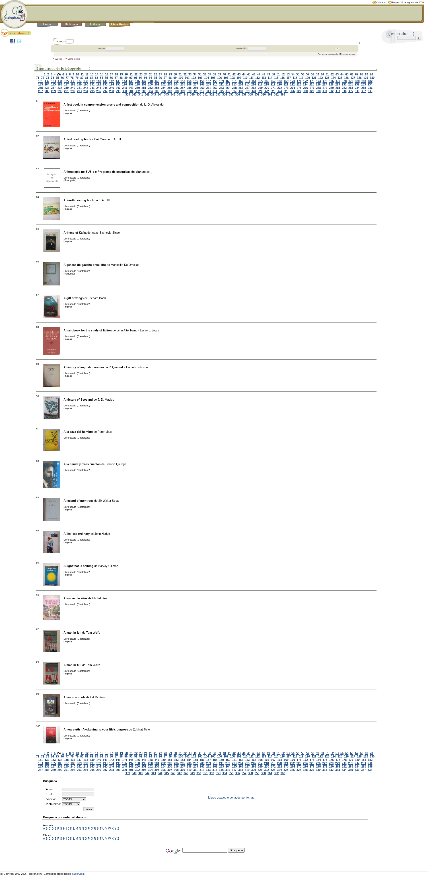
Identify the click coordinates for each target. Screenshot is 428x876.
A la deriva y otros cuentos (82, 464)
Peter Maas (105, 431)
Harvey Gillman (108, 566)
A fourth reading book (79, 200)
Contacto (381, 2)
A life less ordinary (77, 533)
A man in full (72, 632)
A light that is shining (78, 566)
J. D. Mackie (106, 399)
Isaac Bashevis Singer (106, 232)
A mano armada (74, 697)
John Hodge (102, 533)
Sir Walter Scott (108, 500)
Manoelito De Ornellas (125, 264)
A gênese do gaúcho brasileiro (85, 264)
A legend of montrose (78, 500)
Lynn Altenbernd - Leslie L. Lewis (138, 330)
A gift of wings (74, 298)
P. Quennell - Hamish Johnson (128, 367)
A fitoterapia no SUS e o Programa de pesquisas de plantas (105, 171)
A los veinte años (75, 598)
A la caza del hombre (78, 431)
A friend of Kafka (75, 232)
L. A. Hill (116, 139)
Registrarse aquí (348, 54)
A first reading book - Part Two (85, 139)
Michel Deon (100, 598)
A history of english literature (84, 367)
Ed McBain (97, 697)
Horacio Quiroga (115, 464)
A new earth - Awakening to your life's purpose (96, 729)
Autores (58, 59)
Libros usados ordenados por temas (231, 797)
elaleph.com (78, 873)
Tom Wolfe (93, 632)
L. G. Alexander (154, 104)
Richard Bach (97, 298)
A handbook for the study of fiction (88, 330)
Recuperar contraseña (328, 54)
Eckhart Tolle (141, 729)
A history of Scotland (78, 399)
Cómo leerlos (74, 59)
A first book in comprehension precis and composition (101, 104)
